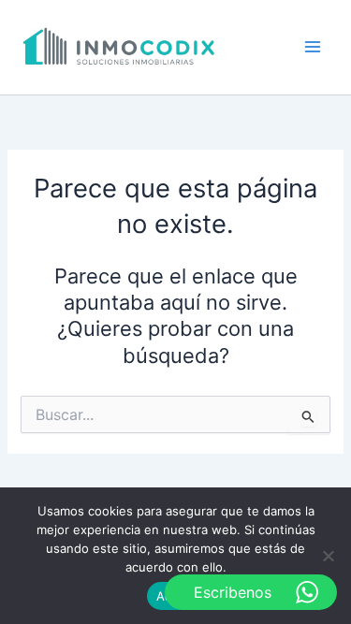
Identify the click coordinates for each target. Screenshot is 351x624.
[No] (327, 555)
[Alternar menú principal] (312, 46)
